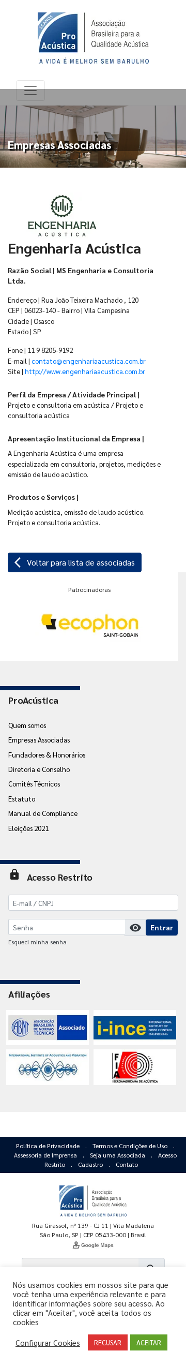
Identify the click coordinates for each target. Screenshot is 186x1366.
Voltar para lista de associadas (74, 562)
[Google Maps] (93, 1244)
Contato (127, 1164)
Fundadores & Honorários (46, 754)
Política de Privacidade (48, 1145)
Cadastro (91, 1164)
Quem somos (27, 725)
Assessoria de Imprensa (46, 1155)
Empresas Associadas (39, 739)
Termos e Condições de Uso (130, 1145)
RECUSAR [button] (107, 1342)
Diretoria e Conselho (39, 769)
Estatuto (21, 798)
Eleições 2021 (28, 828)
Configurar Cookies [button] (48, 1342)
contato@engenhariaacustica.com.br (89, 360)
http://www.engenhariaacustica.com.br (85, 371)
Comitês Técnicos (34, 783)
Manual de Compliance (43, 813)
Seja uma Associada (118, 1155)
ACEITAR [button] (148, 1342)
